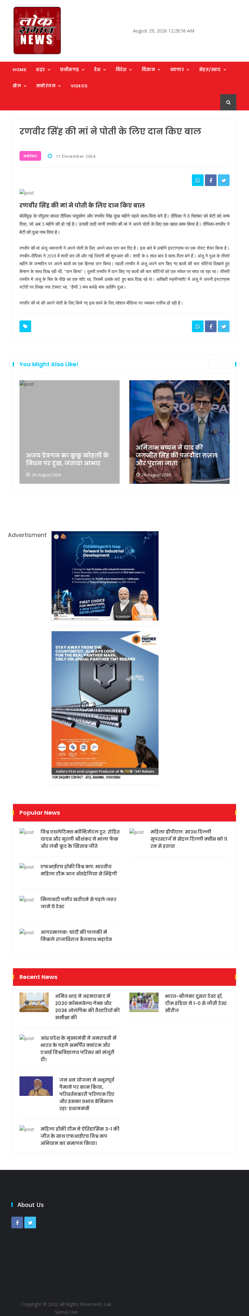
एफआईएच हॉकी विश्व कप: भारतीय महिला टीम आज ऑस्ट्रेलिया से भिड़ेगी (79, 870)
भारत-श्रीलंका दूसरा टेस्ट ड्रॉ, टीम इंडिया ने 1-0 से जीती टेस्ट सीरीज (196, 1003)
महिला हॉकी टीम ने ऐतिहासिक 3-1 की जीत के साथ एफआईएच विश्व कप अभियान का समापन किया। (80, 1136)
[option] (69, 432)
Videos (79, 86)
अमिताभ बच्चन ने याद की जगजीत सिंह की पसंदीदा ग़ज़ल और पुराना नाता (177, 455)
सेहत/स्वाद (210, 70)
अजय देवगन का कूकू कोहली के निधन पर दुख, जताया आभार (67, 459)
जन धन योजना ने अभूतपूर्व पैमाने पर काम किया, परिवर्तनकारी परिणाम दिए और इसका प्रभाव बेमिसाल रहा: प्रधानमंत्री (86, 1094)
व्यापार (177, 70)
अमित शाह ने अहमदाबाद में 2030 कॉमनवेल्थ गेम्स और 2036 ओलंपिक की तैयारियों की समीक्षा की (87, 1007)
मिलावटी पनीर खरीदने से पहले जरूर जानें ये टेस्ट (78, 903)
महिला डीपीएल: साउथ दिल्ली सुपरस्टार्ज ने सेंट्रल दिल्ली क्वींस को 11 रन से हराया (188, 839)
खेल (17, 86)
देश (97, 70)
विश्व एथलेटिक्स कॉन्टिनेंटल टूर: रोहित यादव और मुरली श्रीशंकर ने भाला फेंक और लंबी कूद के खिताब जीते (80, 839)
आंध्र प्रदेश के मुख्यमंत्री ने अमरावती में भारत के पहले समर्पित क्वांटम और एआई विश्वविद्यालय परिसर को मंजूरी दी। (78, 1049)
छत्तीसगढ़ (69, 70)
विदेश (121, 70)
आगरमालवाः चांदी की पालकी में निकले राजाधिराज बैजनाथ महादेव (76, 936)
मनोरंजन (46, 86)
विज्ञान (148, 70)
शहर (40, 70)
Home (19, 70)
